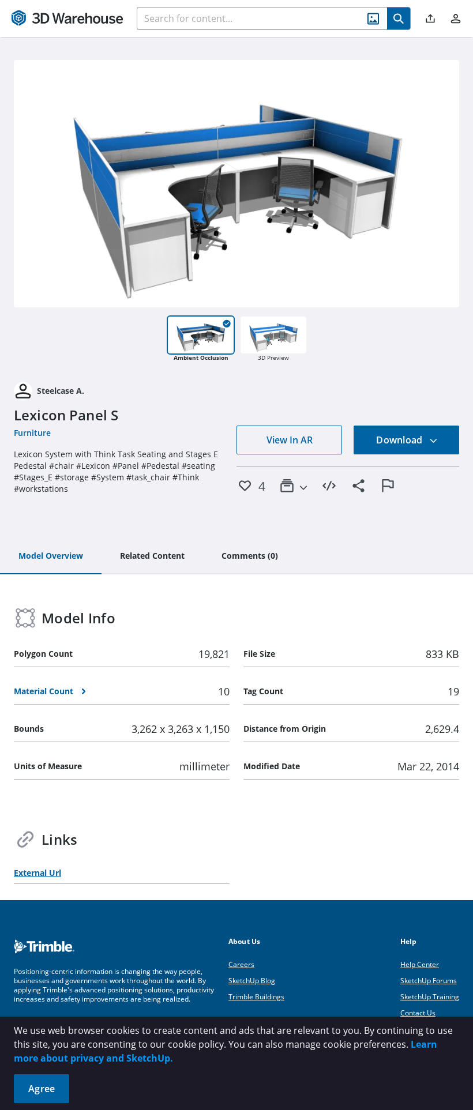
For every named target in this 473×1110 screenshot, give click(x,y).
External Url (37, 872)
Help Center (419, 964)
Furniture (32, 432)
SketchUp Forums (428, 980)
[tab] (51, 556)
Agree (41, 1088)
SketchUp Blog (251, 980)
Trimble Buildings (256, 997)
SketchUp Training (429, 997)
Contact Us (418, 1013)
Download (400, 440)
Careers (241, 964)
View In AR (289, 440)
